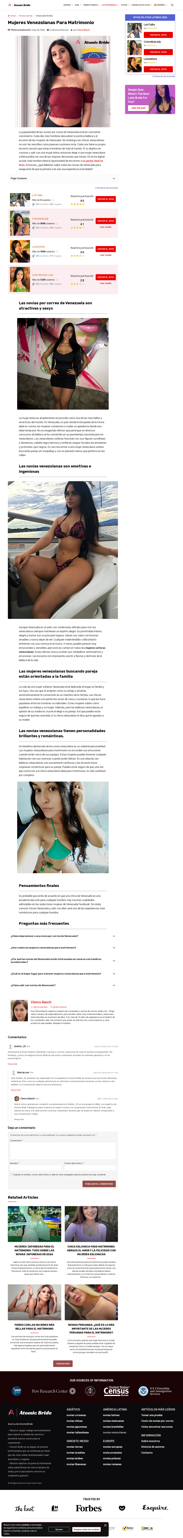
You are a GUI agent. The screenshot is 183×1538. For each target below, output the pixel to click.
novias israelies (76, 1452)
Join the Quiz (138, 108)
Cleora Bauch (83, 30)
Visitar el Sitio (105, 199)
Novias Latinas (25, 16)
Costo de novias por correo (157, 1420)
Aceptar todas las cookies (86, 1529)
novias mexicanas (113, 1420)
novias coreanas (76, 1415)
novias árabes (75, 1458)
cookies (25, 1525)
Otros (124, 5)
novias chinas (75, 1420)
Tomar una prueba (151, 1415)
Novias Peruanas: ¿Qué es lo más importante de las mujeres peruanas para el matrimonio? (91, 1328)
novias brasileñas (113, 1426)
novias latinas (111, 1415)
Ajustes (59, 1529)
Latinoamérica (109, 5)
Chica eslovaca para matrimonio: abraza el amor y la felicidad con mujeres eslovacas (91, 1250)
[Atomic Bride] (19, 5)
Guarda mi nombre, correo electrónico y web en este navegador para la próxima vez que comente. (59, 1174)
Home (13, 16)
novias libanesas (76, 1464)
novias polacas (112, 1458)
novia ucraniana (112, 1452)
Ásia (77, 5)
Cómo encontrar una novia (157, 1426)
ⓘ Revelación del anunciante (106, 188)
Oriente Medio (90, 5)
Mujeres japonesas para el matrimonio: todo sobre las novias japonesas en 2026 (34, 1250)
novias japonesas (77, 1426)
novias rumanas (112, 1464)
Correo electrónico (74, 1163)
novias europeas (112, 1446)
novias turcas (75, 1446)
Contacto (147, 1452)
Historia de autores (152, 1446)
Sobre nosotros (150, 1441)
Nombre (14, 1163)
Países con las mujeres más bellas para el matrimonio (34, 1326)
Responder (13, 1064)
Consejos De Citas (140, 5)
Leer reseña (105, 227)
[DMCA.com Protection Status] (147, 1529)
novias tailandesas (78, 1432)
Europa (67, 5)
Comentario (16, 1140)
